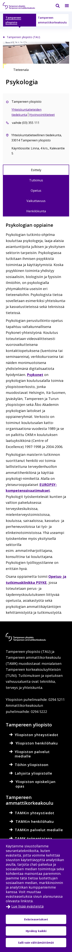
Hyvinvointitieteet (42, 115)
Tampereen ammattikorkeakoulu (52, 20)
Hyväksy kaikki (36, 931)
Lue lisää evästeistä (27, 906)
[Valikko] (64, 5)
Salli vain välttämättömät (36, 942)
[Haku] (55, 5)
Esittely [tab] (36, 170)
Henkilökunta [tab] (36, 211)
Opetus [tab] (36, 190)
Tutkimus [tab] (36, 180)
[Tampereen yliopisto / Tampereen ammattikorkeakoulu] (22, 6)
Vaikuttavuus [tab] (36, 201)
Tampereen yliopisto (13, 20)
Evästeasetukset (36, 919)
